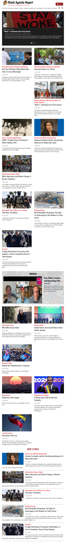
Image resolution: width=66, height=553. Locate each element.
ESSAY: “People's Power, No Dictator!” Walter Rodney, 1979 (15, 141)
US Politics (48, 8)
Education (16, 8)
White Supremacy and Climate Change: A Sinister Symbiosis (16, 177)
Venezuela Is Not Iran (9, 435)
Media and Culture (32, 8)
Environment (21, 8)
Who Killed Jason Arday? (10, 327)
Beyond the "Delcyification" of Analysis (16, 365)
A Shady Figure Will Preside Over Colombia (45, 398)
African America (11, 8)
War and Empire (54, 8)
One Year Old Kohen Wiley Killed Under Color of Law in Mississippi (15, 70)
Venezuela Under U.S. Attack (44, 69)
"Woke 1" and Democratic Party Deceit (16, 31)
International (26, 8)
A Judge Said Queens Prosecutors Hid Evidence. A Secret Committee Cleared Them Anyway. (16, 254)
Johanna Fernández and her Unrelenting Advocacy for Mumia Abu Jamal (48, 141)
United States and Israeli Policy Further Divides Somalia (48, 328)
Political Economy (40, 8)
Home (3, 8)
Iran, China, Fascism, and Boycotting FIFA (52, 279)
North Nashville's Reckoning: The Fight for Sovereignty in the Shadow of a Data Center (48, 215)
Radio (45, 8)
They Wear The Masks (9, 212)
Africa (6, 8)
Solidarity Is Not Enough (10, 397)
